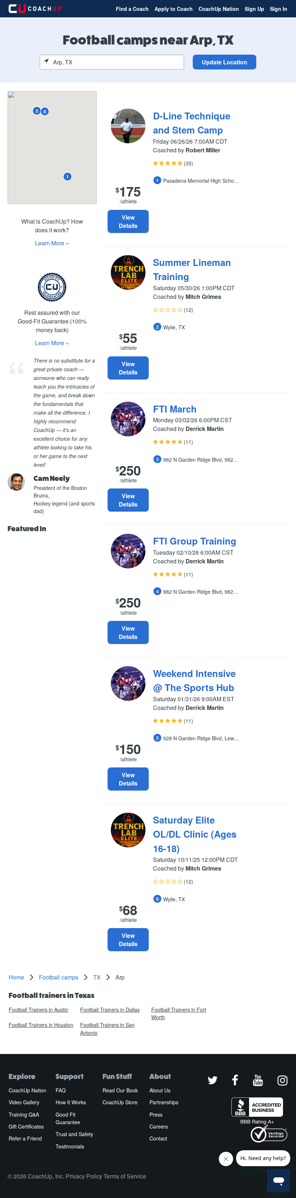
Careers (158, 1126)
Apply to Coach (173, 8)
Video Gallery (24, 1102)
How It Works (71, 1102)
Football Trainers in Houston (41, 1024)
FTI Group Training (194, 540)
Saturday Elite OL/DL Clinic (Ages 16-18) (194, 834)
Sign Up (254, 8)
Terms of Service (125, 1176)
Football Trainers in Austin (38, 1009)
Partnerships (163, 1102)
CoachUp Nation (219, 8)
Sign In (278, 8)
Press (155, 1114)
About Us (159, 1090)
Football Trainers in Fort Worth (178, 1013)
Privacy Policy (84, 1176)
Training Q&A (24, 1114)
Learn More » (52, 243)
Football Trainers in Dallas (110, 1009)
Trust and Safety (74, 1134)
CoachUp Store (120, 1102)
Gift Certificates (26, 1126)
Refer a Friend (25, 1138)
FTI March (175, 408)
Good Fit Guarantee (68, 1118)
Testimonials (70, 1146)
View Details (128, 221)
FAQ (61, 1090)
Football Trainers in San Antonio (107, 1028)
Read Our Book (120, 1090)
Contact (158, 1138)
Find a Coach (132, 8)
